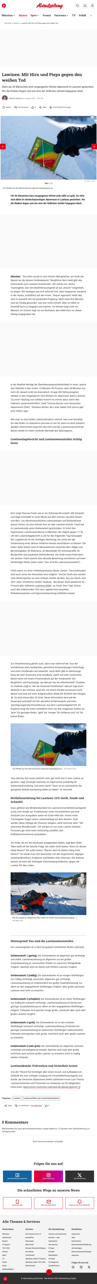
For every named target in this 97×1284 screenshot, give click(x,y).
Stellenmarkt (30, 1266)
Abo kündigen (77, 1248)
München (7, 15)
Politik (82, 15)
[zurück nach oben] (49, 1273)
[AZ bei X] (89, 1267)
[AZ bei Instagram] (81, 1267)
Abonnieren (52, 1241)
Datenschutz (76, 1241)
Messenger (29, 1241)
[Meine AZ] (92, 6)
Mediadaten (53, 1255)
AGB (73, 1237)
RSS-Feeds (29, 1245)
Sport (34, 15)
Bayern (23, 15)
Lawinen (64, 199)
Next (94, 146)
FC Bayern (6, 1245)
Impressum (76, 1234)
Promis (47, 15)
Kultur (4, 1262)
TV (73, 15)
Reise (4, 1266)
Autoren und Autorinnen (57, 1234)
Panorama (60, 15)
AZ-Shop (51, 1259)
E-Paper (51, 1248)
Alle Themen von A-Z (33, 1234)
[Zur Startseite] (49, 8)
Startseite (7, 23)
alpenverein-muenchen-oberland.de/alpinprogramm (50, 1087)
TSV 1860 (6, 1248)
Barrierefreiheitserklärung (81, 1245)
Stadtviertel (6, 1237)
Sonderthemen (54, 1266)
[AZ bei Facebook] (73, 1267)
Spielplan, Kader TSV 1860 (35, 1262)
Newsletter (29, 1237)
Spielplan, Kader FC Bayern (35, 1259)
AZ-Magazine (53, 1262)
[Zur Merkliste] (85, 6)
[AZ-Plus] (4, 6)
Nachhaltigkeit (7, 1269)
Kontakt (51, 1252)
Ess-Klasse (29, 1252)
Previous (3, 146)
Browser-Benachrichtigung (35, 1248)
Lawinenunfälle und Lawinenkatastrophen (41, 1098)
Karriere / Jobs (54, 1237)
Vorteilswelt (30, 1255)
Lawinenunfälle (43, 585)
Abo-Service (53, 1245)
